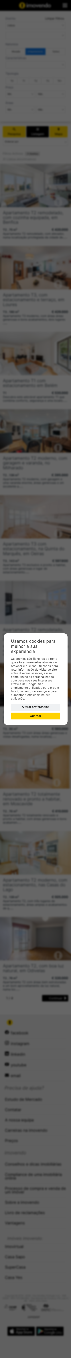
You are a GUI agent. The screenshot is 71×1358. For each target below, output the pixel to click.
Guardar (35, 716)
